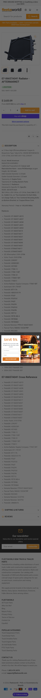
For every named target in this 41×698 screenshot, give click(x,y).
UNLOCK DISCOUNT (11, 359)
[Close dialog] (38, 337)
